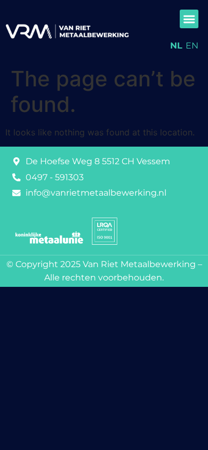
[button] (189, 19)
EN (192, 46)
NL (176, 46)
